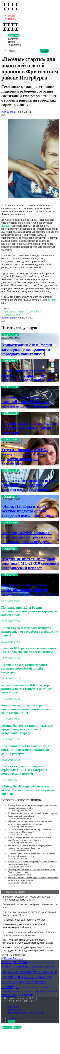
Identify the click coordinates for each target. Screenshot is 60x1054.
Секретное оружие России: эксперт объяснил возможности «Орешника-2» (29, 830)
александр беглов (14, 962)
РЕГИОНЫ (10, 334)
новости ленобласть (44, 966)
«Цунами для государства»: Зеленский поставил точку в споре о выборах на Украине (30, 822)
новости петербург (21, 971)
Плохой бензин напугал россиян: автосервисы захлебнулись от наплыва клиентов (29, 838)
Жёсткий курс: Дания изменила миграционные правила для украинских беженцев (30, 846)
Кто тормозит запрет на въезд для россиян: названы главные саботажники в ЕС (32, 806)
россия (47, 991)
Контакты (13, 1006)
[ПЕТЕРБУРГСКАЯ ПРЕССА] (10, 10)
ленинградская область (36, 962)
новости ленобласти (17, 966)
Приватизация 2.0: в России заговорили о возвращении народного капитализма (26, 349)
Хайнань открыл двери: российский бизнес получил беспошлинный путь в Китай (32, 814)
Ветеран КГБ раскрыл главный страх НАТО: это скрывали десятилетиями (25, 401)
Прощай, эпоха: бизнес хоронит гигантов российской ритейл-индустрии (29, 428)
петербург (35, 311)
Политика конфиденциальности (26, 1012)
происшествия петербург (27, 991)
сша (18, 995)
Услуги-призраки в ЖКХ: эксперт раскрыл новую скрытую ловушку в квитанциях (24, 456)
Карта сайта (15, 1009)
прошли (5, 225)
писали (52, 299)
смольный (8, 995)
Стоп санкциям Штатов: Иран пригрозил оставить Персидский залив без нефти (31, 854)
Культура (13, 38)
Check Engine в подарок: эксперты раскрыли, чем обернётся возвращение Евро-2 (29, 375)
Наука (11, 41)
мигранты (50, 962)
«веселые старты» (14, 311)
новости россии (31, 977)
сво (54, 991)
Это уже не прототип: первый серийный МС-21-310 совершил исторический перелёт (30, 563)
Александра (8, 111)
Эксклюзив (14, 44)
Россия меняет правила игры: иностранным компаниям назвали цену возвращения (28, 485)
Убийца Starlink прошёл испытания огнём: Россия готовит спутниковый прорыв (28, 589)
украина (28, 995)
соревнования (12, 314)
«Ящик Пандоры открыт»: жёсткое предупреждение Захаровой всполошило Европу (29, 511)
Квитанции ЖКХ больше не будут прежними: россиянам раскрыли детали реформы (26, 537)
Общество (14, 35)
